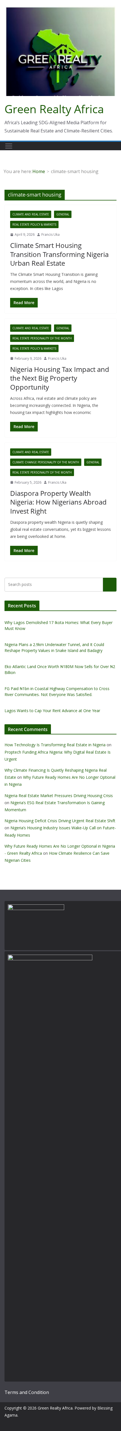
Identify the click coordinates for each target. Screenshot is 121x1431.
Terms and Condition (27, 1392)
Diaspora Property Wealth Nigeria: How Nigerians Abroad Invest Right (58, 501)
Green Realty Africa (54, 109)
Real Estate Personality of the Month (42, 338)
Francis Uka (50, 234)
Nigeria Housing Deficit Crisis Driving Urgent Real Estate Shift (60, 820)
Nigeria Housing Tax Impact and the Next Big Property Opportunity (59, 378)
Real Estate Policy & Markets (34, 224)
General (62, 214)
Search (109, 584)
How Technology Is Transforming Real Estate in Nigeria (55, 744)
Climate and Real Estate (30, 214)
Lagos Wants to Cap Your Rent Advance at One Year (52, 710)
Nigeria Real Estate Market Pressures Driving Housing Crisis (59, 795)
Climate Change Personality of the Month (45, 462)
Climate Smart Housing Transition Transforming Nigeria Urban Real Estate (59, 254)
